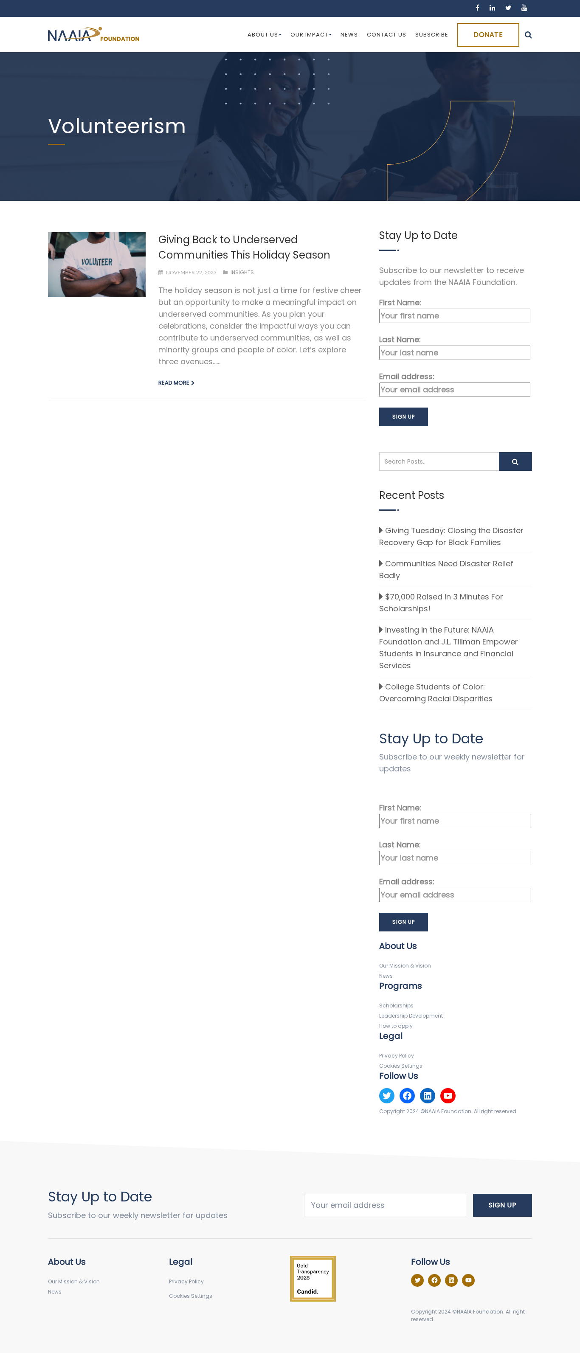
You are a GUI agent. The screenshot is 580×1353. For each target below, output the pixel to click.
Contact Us (386, 35)
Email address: (406, 376)
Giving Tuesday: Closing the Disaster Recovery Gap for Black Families (451, 536)
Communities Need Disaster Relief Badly (446, 569)
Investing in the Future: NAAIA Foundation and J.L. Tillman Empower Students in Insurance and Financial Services (448, 647)
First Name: (400, 302)
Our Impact (309, 35)
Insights (242, 272)
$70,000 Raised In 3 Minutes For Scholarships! (441, 602)
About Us (263, 35)
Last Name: (400, 339)
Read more (173, 383)
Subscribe (431, 35)
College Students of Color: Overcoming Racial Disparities (436, 692)
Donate (488, 34)
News (349, 35)
